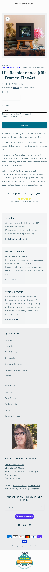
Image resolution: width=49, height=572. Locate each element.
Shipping (16, 87)
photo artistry (20, 485)
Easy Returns (11, 398)
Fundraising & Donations (16, 370)
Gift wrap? (6, 105)
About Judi (10, 346)
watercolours (34, 485)
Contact (8, 340)
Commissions (11, 358)
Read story (10, 319)
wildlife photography (30, 488)
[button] (5, 4)
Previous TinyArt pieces (13, 67)
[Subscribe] (41, 507)
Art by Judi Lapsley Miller (27, 546)
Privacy (8, 410)
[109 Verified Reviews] (24, 570)
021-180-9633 (12, 468)
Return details (12, 279)
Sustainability (11, 404)
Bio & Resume (11, 352)
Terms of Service (12, 416)
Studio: (8, 471)
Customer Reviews (13, 364)
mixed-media (11, 488)
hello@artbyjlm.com (14, 464)
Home (3, 67)
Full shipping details (14, 239)
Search (8, 376)
